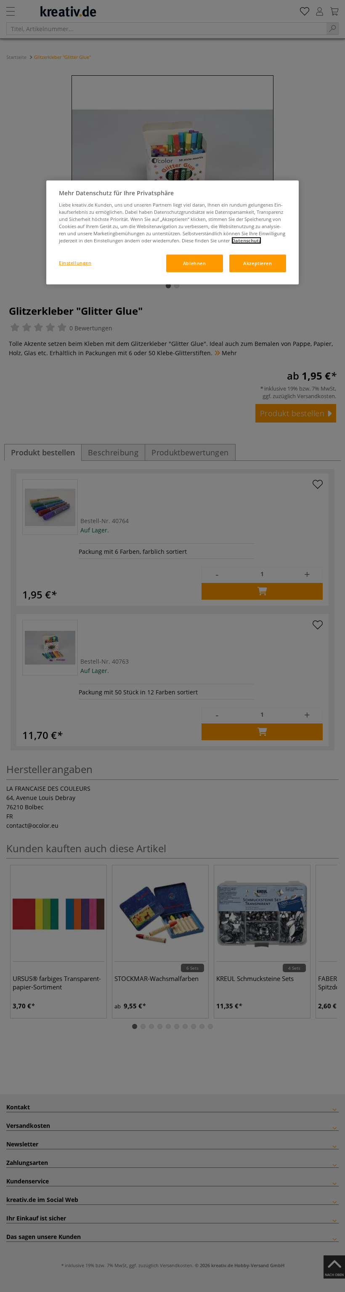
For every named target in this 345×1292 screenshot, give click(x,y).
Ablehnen (194, 263)
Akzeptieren (257, 263)
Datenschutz (246, 240)
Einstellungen (75, 263)
